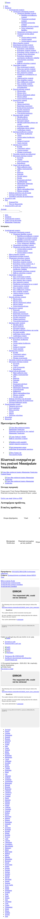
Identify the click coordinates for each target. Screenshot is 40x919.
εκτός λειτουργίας (23, 161)
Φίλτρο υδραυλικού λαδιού (26, 95)
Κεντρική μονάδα (23, 126)
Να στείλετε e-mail (7, 669)
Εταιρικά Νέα (13, 202)
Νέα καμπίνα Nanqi (15, 454)
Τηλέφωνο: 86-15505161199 (14, 656)
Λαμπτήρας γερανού (19, 65)
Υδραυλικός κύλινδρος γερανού (23, 47)
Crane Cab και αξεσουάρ (21, 165)
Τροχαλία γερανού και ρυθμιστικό (24, 154)
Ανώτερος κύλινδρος (16, 415)
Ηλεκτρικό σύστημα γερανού (22, 156)
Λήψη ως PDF (17, 498)
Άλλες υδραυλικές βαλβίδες (26, 243)
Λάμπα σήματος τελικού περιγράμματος (25, 86)
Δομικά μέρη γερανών (20, 145)
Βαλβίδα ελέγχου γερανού (30, 26)
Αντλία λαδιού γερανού (29, 41)
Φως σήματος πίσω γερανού (26, 71)
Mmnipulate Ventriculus (25, 183)
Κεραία (19, 146)
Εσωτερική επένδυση (24, 180)
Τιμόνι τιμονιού (22, 143)
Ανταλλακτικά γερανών (16, 10)
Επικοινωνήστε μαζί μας (13, 206)
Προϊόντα (8, 8)
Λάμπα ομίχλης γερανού (25, 78)
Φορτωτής (8, 419)
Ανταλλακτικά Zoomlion (9, 586)
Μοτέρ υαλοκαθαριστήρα (25, 189)
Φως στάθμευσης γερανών (26, 82)
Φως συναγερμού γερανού (26, 67)
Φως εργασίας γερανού (24, 84)
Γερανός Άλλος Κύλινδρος (26, 54)
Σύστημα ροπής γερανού (21, 115)
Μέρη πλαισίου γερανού (21, 43)
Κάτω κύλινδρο (14, 410)
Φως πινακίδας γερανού (25, 80)
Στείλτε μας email (6, 498)
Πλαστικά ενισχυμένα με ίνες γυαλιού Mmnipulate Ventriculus (21, 432)
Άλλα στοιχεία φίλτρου (24, 98)
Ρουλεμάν (20, 102)
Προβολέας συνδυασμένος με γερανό (25, 284)
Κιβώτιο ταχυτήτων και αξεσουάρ (20, 193)
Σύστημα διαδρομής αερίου (18, 195)
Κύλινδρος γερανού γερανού (26, 50)
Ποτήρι (19, 178)
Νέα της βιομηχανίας (16, 204)
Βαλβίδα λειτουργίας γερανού (27, 240)
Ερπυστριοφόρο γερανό (12, 404)
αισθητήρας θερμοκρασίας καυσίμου (21, 449)
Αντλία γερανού (26, 39)
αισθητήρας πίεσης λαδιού (25, 128)
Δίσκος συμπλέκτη (23, 104)
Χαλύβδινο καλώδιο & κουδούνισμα (21, 196)
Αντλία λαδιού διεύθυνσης (26, 137)
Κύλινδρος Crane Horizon (25, 48)
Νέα (6, 200)
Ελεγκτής (20, 158)
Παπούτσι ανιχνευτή (15, 406)
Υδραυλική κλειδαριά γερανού (27, 238)
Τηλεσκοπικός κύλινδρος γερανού (24, 271)
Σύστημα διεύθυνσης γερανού (23, 132)
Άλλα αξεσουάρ (22, 185)
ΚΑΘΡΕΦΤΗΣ (22, 182)
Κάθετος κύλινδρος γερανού (26, 63)
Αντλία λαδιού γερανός (28, 37)
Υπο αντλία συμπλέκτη (24, 113)
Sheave (11, 413)
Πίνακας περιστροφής (24, 152)
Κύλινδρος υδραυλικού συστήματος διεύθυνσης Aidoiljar (28, 57)
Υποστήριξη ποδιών (23, 148)
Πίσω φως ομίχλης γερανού (26, 69)
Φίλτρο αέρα (21, 91)
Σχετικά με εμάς (10, 198)
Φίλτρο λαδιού (22, 96)
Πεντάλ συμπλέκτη (23, 109)
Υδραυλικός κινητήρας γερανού (27, 32)
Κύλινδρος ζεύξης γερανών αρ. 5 (28, 52)
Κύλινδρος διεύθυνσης (24, 133)
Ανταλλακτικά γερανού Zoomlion (12, 584)
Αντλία (11, 411)
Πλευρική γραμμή (23, 121)
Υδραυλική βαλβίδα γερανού (26, 13)
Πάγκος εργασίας (23, 191)
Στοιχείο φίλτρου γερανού (21, 89)
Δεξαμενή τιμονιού (23, 141)
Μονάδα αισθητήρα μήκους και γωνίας (25, 330)
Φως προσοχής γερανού (25, 72)
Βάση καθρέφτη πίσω (24, 167)
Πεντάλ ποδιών (22, 176)
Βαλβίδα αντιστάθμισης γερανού (28, 236)
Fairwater (20, 174)
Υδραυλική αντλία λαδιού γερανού (24, 247)
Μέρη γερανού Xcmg (8, 581)
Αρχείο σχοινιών (22, 150)
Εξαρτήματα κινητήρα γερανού (23, 45)
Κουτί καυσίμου (14, 408)
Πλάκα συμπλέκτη (23, 111)
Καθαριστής (21, 187)
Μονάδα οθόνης (22, 117)
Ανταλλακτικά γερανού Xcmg (10, 583)
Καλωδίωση (21, 163)
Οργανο (19, 159)
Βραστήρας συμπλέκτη (24, 106)
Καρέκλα (20, 172)
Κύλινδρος (8, 417)
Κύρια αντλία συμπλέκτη (25, 108)
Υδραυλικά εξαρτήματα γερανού (23, 11)
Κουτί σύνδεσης (22, 119)
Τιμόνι (19, 135)
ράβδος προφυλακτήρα (24, 169)
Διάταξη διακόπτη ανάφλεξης (18, 444)
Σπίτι (6, 6)
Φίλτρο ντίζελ (21, 93)
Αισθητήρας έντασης (24, 130)
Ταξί (18, 170)
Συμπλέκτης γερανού (20, 100)
